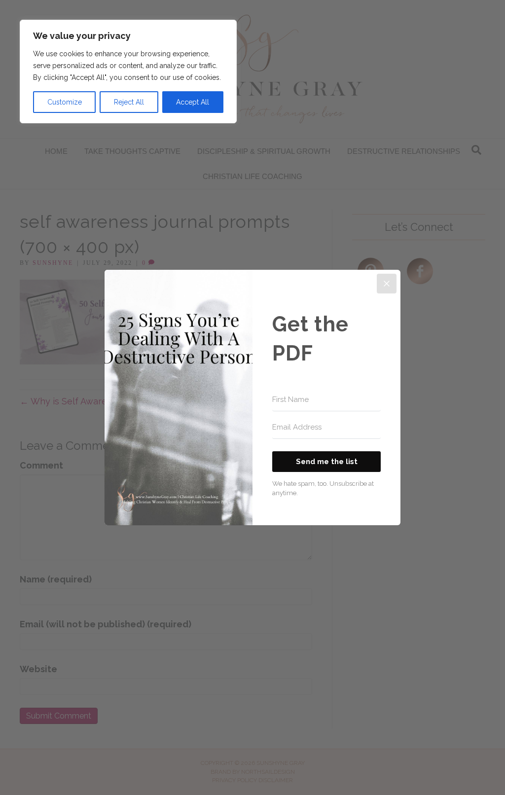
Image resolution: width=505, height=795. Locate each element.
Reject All (129, 102)
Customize (64, 102)
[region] (128, 71)
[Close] (387, 283)
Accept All (192, 102)
